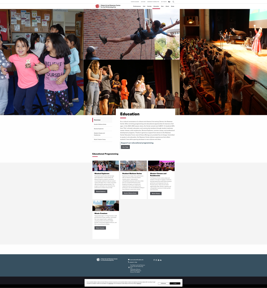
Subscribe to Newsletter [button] (153, 1)
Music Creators (100, 228)
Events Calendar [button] (135, 1)
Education (156, 6)
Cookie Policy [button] (110, 283)
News (172, 6)
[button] (169, 1)
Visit (144, 6)
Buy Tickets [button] (164, 1)
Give (162, 6)
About (167, 6)
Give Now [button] (143, 1)
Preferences (163, 283)
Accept (175, 283)
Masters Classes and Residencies (99, 134)
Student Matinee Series (100, 124)
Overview (97, 120)
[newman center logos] (107, 259)
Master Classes (156, 193)
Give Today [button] (125, 147)
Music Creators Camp (100, 139)
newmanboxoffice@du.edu (136, 259)
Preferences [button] (139, 283)
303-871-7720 (133, 262)
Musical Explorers (98, 128)
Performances (137, 6)
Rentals (149, 6)
